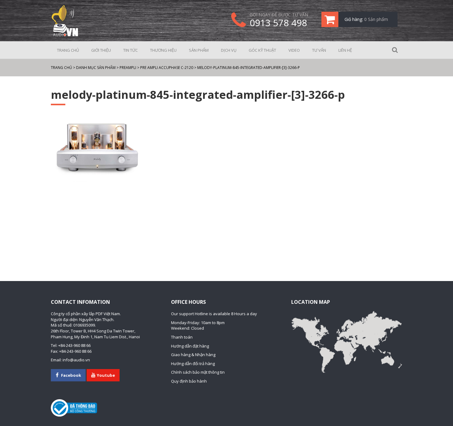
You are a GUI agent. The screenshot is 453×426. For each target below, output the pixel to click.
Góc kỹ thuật (262, 50)
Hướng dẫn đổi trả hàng (193, 363)
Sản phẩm (199, 50)
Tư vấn (319, 50)
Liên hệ (345, 50)
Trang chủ (68, 50)
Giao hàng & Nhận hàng (193, 354)
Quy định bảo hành (189, 381)
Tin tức (130, 50)
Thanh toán (182, 337)
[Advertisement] (226, 219)
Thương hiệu (163, 50)
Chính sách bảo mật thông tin (198, 372)
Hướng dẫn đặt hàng (190, 346)
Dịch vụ (228, 50)
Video (294, 50)
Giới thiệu (101, 50)
